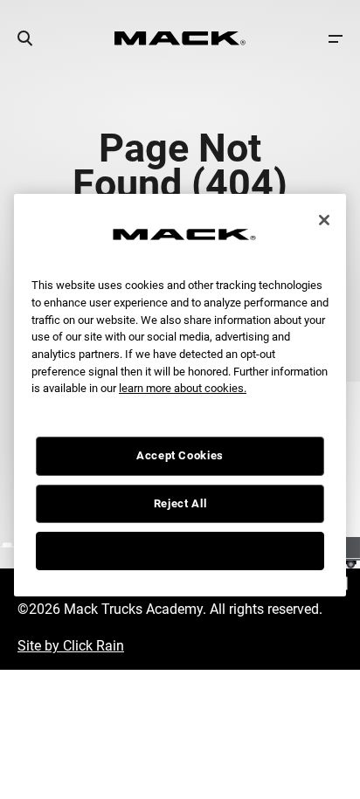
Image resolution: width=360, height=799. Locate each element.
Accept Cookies (180, 455)
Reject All (180, 503)
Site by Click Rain (70, 645)
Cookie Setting (180, 550)
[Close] (324, 220)
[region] (180, 395)
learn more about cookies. (182, 388)
